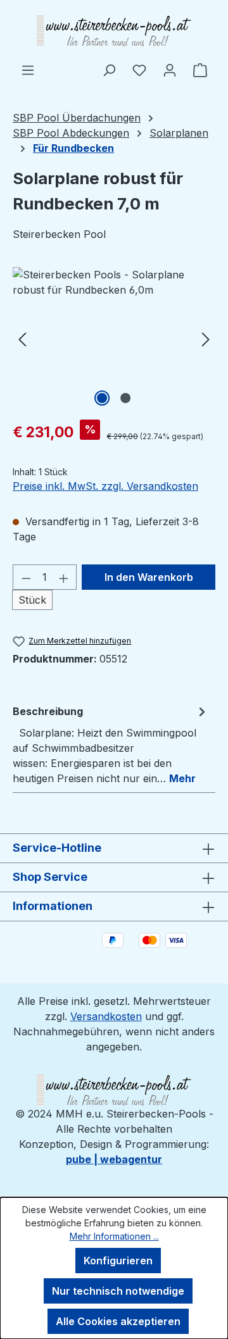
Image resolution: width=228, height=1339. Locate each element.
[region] (114, 338)
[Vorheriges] (22, 338)
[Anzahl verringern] (26, 577)
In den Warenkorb (148, 577)
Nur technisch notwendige (118, 1291)
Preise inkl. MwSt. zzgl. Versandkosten (105, 486)
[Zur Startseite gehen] (114, 31)
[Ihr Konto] (170, 69)
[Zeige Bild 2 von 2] (125, 398)
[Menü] (28, 69)
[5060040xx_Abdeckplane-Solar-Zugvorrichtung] (114, 338)
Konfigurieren (118, 1260)
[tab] (111, 744)
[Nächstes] (205, 338)
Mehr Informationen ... (114, 1236)
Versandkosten (106, 1016)
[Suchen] (109, 69)
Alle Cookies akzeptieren (118, 1321)
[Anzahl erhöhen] (64, 577)
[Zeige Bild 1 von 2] (102, 398)
